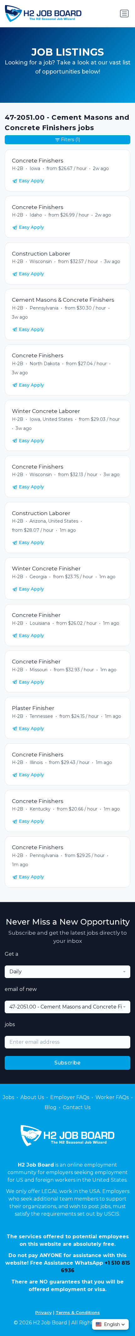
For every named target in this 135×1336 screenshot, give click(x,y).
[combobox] (67, 971)
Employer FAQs (69, 1097)
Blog (51, 1107)
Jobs (8, 1097)
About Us (32, 1097)
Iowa (35, 168)
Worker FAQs (112, 1097)
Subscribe (67, 1063)
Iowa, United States (51, 419)
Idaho (36, 215)
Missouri (38, 670)
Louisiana (40, 623)
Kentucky (40, 809)
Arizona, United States (54, 521)
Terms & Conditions (78, 1312)
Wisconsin (41, 261)
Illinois (36, 762)
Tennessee (41, 716)
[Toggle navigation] (124, 13)
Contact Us (76, 1107)
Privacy (43, 1312)
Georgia (38, 577)
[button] (110, 1324)
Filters (70, 139)
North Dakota (45, 363)
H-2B (17, 168)
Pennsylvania (44, 308)
